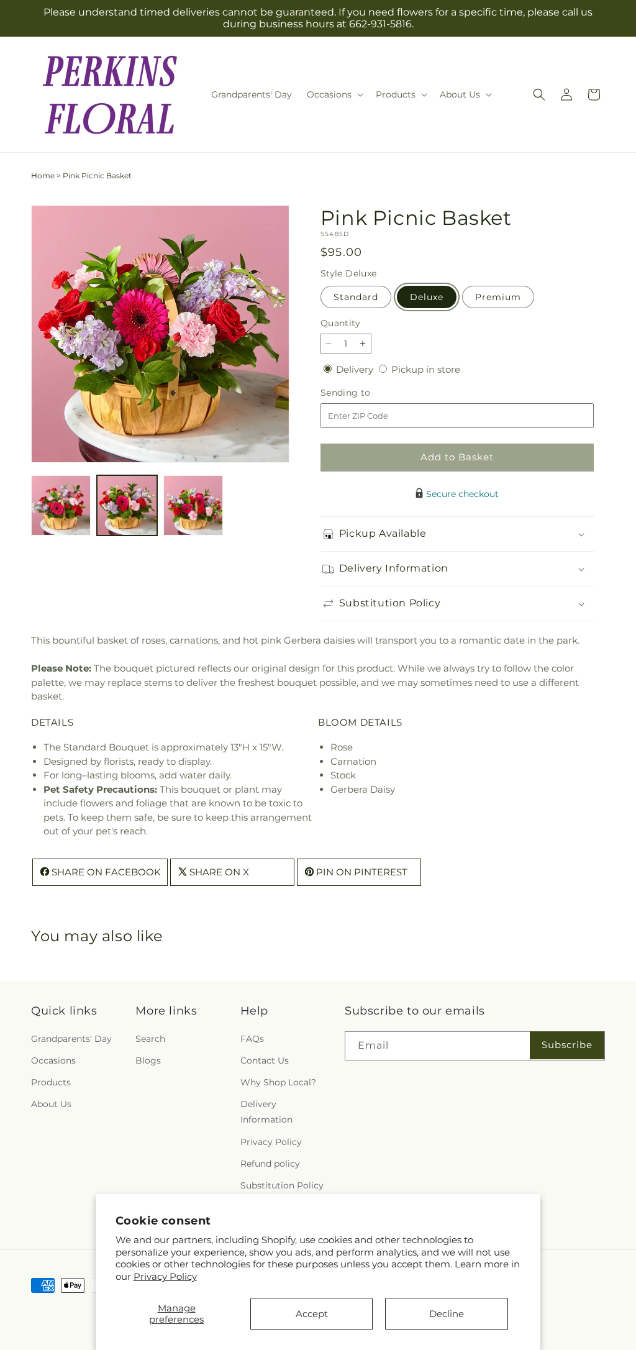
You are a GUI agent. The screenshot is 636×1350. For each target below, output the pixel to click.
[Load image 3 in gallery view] (193, 505)
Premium (498, 297)
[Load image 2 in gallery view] (127, 505)
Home (43, 175)
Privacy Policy (165, 1276)
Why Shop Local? (278, 1082)
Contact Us (264, 1060)
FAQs (252, 1038)
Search (150, 1038)
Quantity (340, 323)
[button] (333, 94)
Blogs (148, 1060)
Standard (356, 297)
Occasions (53, 1060)
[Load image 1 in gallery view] (61, 505)
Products (51, 1082)
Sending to (364, 392)
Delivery (356, 369)
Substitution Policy (282, 1185)
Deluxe (426, 297)
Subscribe (567, 1045)
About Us (51, 1104)
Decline (446, 1314)
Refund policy (270, 1163)
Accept (312, 1314)
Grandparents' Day (71, 1038)
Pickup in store (425, 369)
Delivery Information (266, 1111)
